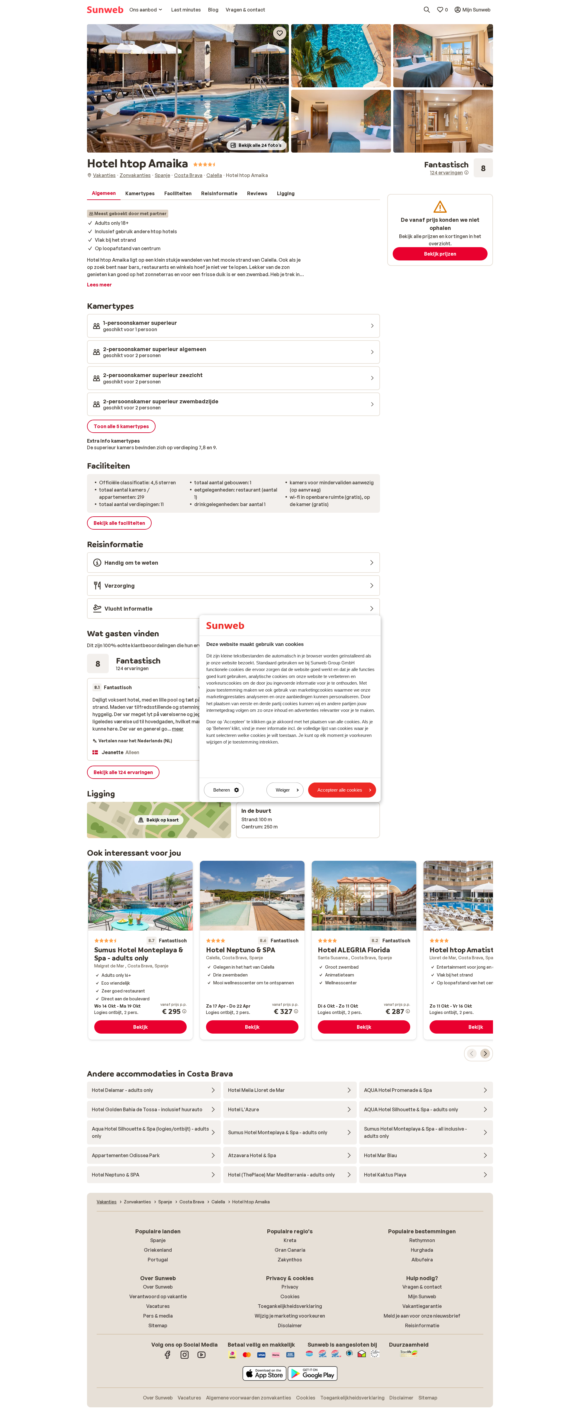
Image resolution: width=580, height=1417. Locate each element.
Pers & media (158, 1316)
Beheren (221, 789)
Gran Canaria (290, 1250)
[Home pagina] (105, 9)
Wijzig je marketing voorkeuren (290, 1316)
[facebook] (167, 1358)
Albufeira (422, 1260)
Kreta (290, 1240)
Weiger (283, 789)
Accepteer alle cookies (339, 789)
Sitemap (157, 1325)
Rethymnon (422, 1240)
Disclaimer (290, 1325)
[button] (188, 88)
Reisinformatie (422, 1325)
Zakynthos (290, 1260)
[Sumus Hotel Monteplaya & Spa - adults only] (140, 950)
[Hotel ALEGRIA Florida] (364, 950)
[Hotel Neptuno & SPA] (252, 950)
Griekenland (158, 1250)
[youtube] (201, 1358)
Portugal (158, 1260)
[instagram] (184, 1358)
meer (178, 728)
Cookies (290, 1296)
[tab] (104, 193)
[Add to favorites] (279, 33)
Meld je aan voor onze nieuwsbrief (422, 1316)
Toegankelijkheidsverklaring (290, 1306)
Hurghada (422, 1250)
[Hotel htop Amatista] (476, 950)
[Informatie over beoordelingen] (466, 172)
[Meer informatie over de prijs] (184, 1011)
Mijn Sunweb (422, 1296)
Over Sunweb (158, 1287)
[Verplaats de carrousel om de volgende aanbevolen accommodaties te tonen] (485, 1053)
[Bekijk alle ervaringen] (458, 168)
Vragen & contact (422, 1287)
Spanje (158, 1240)
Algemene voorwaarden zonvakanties (248, 1398)
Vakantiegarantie (422, 1306)
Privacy (290, 1287)
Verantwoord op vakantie (158, 1296)
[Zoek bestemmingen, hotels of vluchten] (427, 10)
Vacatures (158, 1306)
